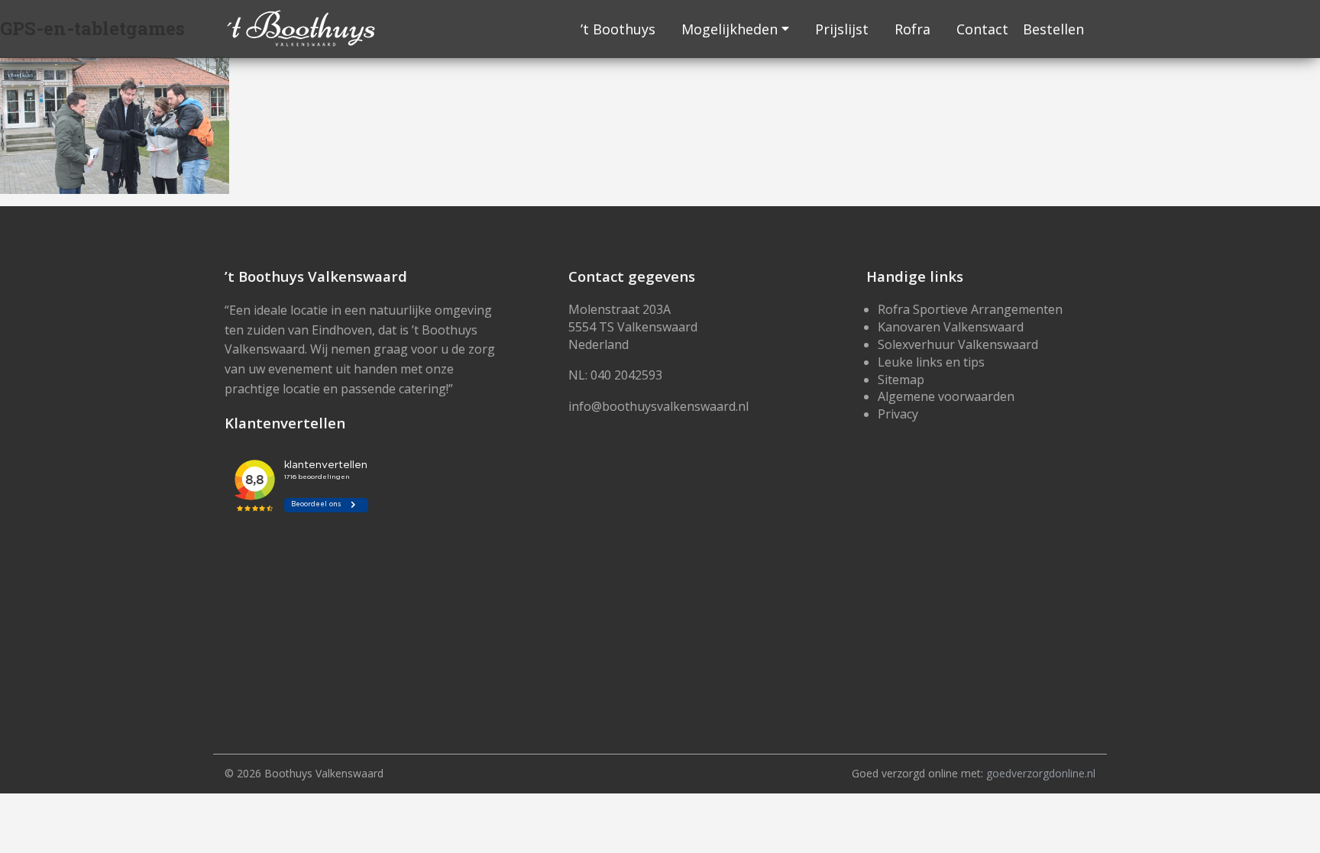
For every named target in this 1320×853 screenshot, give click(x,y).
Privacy (898, 413)
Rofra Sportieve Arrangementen (970, 309)
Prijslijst (842, 29)
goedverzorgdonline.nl (1040, 773)
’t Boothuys (618, 29)
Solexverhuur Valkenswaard (958, 344)
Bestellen (1053, 29)
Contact (982, 29)
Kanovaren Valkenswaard (951, 326)
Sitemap (901, 379)
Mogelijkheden (729, 29)
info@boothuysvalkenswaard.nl (658, 406)
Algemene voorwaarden (946, 396)
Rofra (912, 29)
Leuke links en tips (931, 362)
